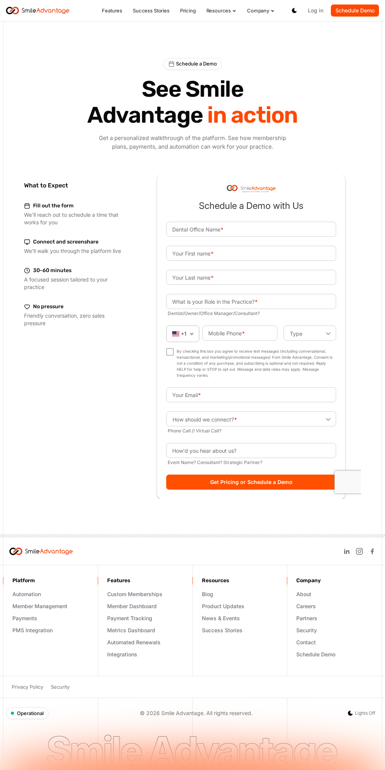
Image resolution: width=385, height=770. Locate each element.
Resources (218, 10)
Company (258, 10)
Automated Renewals (134, 642)
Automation (26, 594)
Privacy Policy (27, 687)
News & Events (221, 618)
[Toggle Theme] (294, 11)
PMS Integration (32, 630)
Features (112, 11)
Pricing (188, 11)
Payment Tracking (129, 618)
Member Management (39, 606)
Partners (306, 618)
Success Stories (151, 11)
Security (306, 630)
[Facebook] (372, 551)
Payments (24, 618)
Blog (207, 594)
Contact (306, 642)
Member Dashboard (132, 606)
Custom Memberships (134, 594)
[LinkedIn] (346, 551)
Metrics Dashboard (131, 630)
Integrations (122, 654)
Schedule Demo (354, 10)
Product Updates (223, 606)
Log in (315, 10)
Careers (306, 606)
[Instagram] (359, 551)
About (303, 594)
